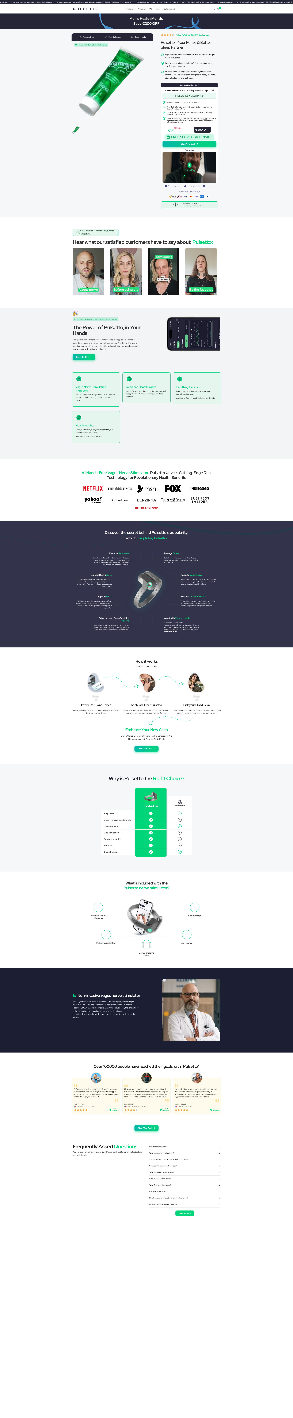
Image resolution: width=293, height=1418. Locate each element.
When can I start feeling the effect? (163, 1166)
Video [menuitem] (158, 9)
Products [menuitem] (129, 9)
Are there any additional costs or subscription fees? (169, 1159)
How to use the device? (158, 1147)
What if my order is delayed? (160, 1185)
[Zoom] (150, 44)
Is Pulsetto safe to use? (158, 1191)
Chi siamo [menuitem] (142, 9)
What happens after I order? (160, 1179)
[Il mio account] (213, 8)
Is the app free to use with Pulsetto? (163, 1204)
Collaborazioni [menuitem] (169, 9)
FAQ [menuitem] (150, 9)
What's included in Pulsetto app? (161, 1172)
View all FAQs (185, 1213)
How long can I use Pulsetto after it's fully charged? (169, 1198)
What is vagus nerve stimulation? (161, 1153)
